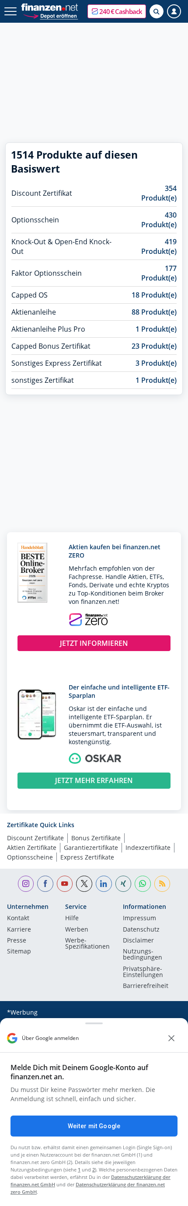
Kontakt (18, 918)
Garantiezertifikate (91, 847)
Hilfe (72, 918)
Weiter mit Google (94, 1126)
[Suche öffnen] (157, 11)
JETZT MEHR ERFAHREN (94, 780)
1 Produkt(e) (156, 329)
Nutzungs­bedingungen (142, 954)
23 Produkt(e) (154, 346)
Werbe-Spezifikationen (87, 943)
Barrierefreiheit (145, 986)
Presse (16, 940)
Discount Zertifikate (35, 838)
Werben (76, 929)
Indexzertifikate (148, 847)
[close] (171, 1038)
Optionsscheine (30, 857)
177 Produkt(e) (159, 273)
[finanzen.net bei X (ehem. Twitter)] (84, 884)
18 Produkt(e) (154, 295)
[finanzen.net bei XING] (123, 884)
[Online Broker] (50, 15)
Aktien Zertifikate (31, 847)
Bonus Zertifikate (96, 838)
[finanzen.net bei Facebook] (45, 884)
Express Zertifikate (87, 857)
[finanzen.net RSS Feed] (162, 884)
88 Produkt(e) (154, 312)
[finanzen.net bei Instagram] (26, 884)
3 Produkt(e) (156, 363)
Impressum (139, 918)
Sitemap (19, 951)
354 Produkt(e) (159, 193)
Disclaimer (138, 940)
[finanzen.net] (49, 7)
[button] (116, 11)
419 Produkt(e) (159, 246)
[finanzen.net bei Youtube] (65, 884)
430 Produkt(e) (159, 219)
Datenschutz (141, 929)
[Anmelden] (174, 11)
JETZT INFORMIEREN (94, 643)
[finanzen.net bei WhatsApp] (143, 884)
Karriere (19, 929)
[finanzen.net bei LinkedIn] (104, 884)
